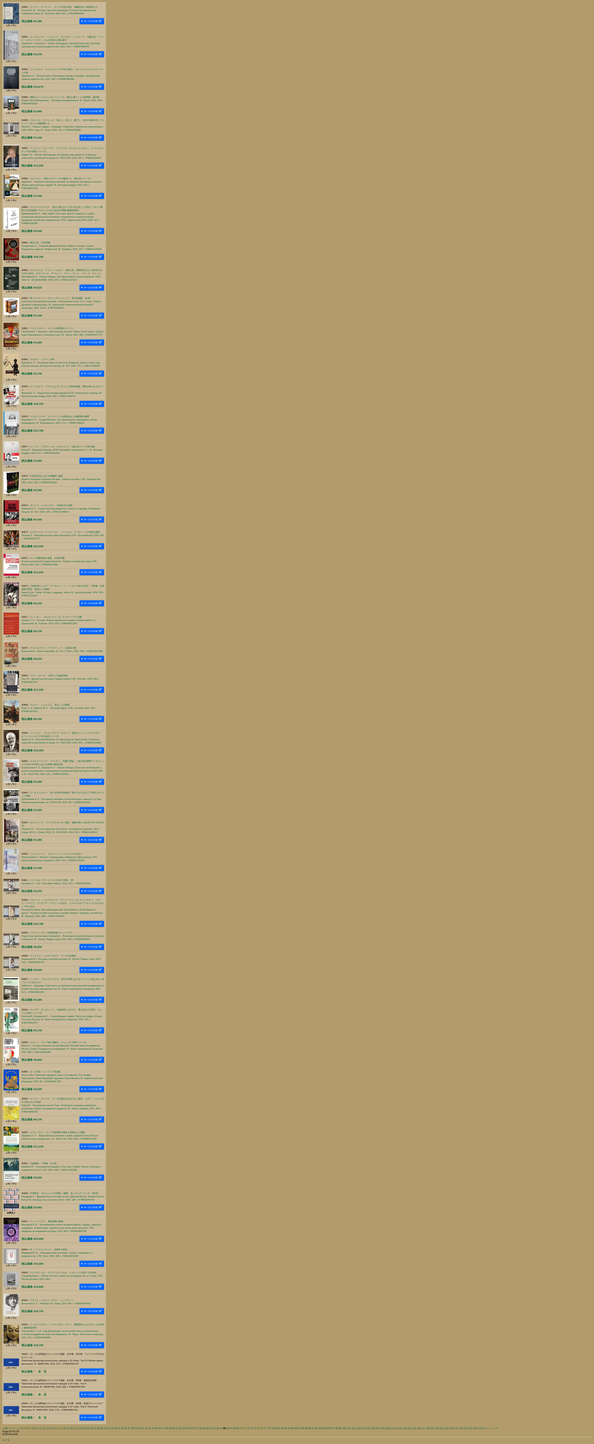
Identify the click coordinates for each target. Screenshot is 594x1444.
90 (309, 1428)
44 (153, 1428)
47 (163, 1428)
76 (261, 1428)
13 (47, 1428)
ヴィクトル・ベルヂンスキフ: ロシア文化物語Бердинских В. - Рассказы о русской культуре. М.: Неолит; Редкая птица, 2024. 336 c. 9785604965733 (61, 958)
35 (122, 1428)
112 (401, 1428)
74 (255, 1428)
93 (319, 1428)
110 (392, 1428)
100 (344, 1428)
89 (306, 1428)
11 (41, 1428)
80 (275, 1428)
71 (244, 1428)
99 (340, 1428)
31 (108, 1428)
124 (456, 1428)
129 (480, 1428)
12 (44, 1428)
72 (248, 1428)
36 (125, 1428)
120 (437, 1428)
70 (241, 1428)
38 (132, 1428)
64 (221, 1428)
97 (333, 1428)
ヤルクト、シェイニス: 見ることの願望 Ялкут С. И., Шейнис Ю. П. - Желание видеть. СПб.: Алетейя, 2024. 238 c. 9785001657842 (59, 708)
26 (91, 1428)
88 (302, 1428)
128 (475, 1428)
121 (442, 1428)
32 (112, 1428)
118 (428, 1428)
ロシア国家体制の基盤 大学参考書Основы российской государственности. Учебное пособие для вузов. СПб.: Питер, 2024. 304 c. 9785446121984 (60, 561)
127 (470, 1428)
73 (251, 1428)
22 (78, 1428)
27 (95, 1428)
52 (180, 1428)
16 (57, 1428)
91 (313, 1428)
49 (170, 1428)
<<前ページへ (9, 1428)
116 (419, 1428)
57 (197, 1428)
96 (330, 1428)
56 (193, 1428)
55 (190, 1428)
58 (200, 1428)
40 (139, 1428)
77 (265, 1428)
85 (292, 1428)
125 (461, 1428)
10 (37, 1428)
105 (368, 1428)
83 (285, 1428)
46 (159, 1428)
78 (268, 1428)
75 (258, 1428)
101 (349, 1428)
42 (146, 1428)
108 (383, 1428)
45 (156, 1428)
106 (373, 1428)
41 (142, 1428)
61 (210, 1428)
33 (115, 1428)
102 (354, 1428)
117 (423, 1428)
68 (234, 1428)
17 (61, 1428)
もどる (6, 1440)
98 (336, 1428)
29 (102, 1428)
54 (187, 1428)
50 (173, 1428)
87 (299, 1428)
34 (119, 1428)
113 (405, 1428)
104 (363, 1428)
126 (466, 1428)
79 (272, 1428)
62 (214, 1428)
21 (74, 1428)
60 (207, 1428)
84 (289, 1428)
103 (359, 1428)
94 (323, 1428)
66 (227, 1428)
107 (378, 1428)
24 (85, 1428)
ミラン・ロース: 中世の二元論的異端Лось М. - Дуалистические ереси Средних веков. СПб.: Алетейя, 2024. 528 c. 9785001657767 (60, 678)
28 (98, 1428)
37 (129, 1428)
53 (183, 1428)
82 (282, 1428)
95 (326, 1428)
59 (204, 1428)
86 (296, 1428)
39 (136, 1428)
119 (432, 1428)
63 (217, 1428)
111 (396, 1428)
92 (316, 1428)
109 (387, 1428)
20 (71, 1428)
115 (414, 1428)
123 (451, 1428)
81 (279, 1428)
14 (51, 1428)
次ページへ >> (491, 1428)
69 (238, 1428)
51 (176, 1428)
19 (68, 1428)
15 (54, 1428)
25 (88, 1428)
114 (410, 1428)
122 (446, 1428)
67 (231, 1428)
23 (81, 1428)
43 (149, 1428)
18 (64, 1428)
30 (105, 1428)
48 (166, 1428)
